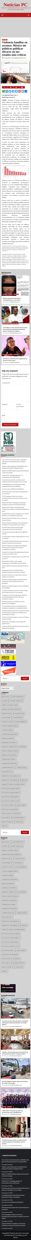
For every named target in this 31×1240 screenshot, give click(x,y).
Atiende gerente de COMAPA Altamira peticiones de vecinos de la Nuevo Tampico (13, 571)
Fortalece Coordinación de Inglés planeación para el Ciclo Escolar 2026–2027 (15, 553)
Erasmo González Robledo (10, 751)
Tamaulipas (19, 821)
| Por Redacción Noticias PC (16, 333)
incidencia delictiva (17, 259)
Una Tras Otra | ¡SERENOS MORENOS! (13, 489)
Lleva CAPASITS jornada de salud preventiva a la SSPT (15, 566)
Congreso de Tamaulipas (9, 734)
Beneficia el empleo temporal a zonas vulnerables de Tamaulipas (15, 587)
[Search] (28, 15)
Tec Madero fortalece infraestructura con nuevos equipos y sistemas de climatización (15, 542)
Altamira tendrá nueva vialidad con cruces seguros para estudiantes (13, 602)
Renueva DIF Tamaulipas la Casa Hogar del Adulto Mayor (13, 622)
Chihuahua (9, 256)
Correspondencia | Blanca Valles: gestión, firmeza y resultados (15, 537)
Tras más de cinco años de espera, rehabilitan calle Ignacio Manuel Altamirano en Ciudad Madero (14, 461)
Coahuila (24, 256)
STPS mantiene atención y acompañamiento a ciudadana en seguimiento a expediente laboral (14, 607)
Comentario (6, 383)
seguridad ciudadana (11, 262)
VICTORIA (16, 323)
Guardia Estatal (22, 767)
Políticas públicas (12, 261)
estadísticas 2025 (15, 257)
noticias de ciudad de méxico (11, 792)
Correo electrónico (20, 406)
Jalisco (23, 259)
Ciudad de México (17, 256)
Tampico (4, 826)
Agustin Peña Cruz (18, 254)
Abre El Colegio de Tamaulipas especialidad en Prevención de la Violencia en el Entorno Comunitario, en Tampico (14, 547)
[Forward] (16, 87)
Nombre (5, 404)
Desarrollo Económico (9, 742)
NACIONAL (4, 39)
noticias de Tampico (8, 805)
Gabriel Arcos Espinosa (9, 755)
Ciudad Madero (17, 717)
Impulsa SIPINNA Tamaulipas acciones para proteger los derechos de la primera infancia (14, 503)
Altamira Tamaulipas (16, 700)
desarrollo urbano (8, 746)
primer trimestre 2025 (22, 261)
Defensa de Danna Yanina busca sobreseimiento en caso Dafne (15, 492)
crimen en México (6, 257)
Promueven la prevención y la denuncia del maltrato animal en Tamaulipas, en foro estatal (14, 480)
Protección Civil (7, 813)
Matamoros (23, 780)
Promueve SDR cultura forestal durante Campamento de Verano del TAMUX (12, 528)
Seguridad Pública (18, 817)
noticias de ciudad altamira (10, 788)
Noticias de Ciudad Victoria (10, 801)
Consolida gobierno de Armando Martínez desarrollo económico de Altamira (13, 485)
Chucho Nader (6, 717)
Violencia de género (16, 264)
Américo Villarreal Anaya (10, 705)
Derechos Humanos (8, 738)
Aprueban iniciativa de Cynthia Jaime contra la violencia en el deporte (14, 576)
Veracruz (9, 264)
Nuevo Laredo (21, 805)
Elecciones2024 (21, 746)
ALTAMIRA (5, 294)
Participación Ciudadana (10, 809)
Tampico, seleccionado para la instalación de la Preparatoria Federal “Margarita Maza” (14, 467)
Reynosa (17, 813)
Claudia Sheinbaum (20, 721)
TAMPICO (9, 1048)
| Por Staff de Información (15, 1114)
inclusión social (7, 771)
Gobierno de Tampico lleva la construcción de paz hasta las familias (15, 618)
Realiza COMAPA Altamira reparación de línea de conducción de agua (15, 471)
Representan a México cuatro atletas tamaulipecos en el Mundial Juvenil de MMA (14, 562)
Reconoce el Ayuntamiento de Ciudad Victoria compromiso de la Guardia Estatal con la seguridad (14, 581)
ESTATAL (10, 294)
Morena (4, 784)
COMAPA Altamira (7, 730)
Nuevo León (5, 261)
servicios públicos (8, 821)
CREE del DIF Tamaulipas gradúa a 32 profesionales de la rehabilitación (12, 476)
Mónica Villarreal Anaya (16, 784)
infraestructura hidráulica (11, 776)
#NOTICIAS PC (9, 254)
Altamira (4, 700)
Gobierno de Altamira (8, 759)
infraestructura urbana (9, 780)
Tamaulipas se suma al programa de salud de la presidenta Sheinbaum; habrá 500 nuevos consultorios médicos (15, 329)
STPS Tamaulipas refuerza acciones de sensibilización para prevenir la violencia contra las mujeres (15, 498)
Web (3, 415)
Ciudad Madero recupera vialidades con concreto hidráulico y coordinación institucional (15, 514)
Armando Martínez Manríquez (11, 709)
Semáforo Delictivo (21, 262)
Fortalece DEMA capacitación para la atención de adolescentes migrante (15, 627)
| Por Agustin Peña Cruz (18, 58)
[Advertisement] (15, 26)
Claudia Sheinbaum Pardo (10, 726)
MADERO (9, 1017)
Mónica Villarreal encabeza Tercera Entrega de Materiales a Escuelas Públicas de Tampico (15, 523)
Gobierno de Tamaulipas (9, 763)
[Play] (5, 87)
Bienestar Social (7, 713)
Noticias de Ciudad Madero (10, 796)
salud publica (6, 817)
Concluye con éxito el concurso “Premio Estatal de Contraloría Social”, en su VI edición (15, 591)
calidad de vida (19, 713)
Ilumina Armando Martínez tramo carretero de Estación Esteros (14, 519)
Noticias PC (15, 4)
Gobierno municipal (8, 767)
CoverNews (19, 1235)
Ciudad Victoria (7, 721)
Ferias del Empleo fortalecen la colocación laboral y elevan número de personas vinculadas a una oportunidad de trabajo (15, 612)
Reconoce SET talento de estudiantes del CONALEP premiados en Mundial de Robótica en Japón (15, 509)
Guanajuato (9, 259)
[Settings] (22, 87)
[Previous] (10, 87)
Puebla (3, 262)
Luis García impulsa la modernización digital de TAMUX (14, 533)
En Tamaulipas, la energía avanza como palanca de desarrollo (15, 557)
